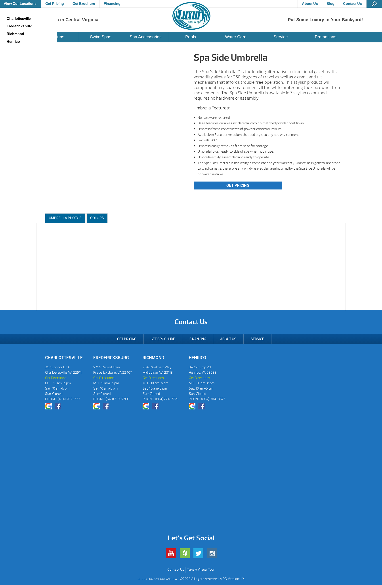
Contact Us (352, 4)
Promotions (325, 36)
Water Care (235, 36)
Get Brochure (84, 4)
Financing (112, 4)
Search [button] (374, 4)
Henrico (13, 42)
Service (280, 36)
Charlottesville (19, 19)
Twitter (198, 553)
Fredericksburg (19, 26)
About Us (310, 4)
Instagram (212, 553)
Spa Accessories (146, 36)
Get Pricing (54, 4)
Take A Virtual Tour (201, 569)
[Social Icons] (48, 406)
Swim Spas (100, 36)
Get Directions (55, 378)
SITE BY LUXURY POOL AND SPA (157, 579)
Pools (190, 36)
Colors (97, 218)
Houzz (185, 553)
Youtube (171, 553)
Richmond (15, 34)
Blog (330, 4)
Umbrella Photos (65, 218)
